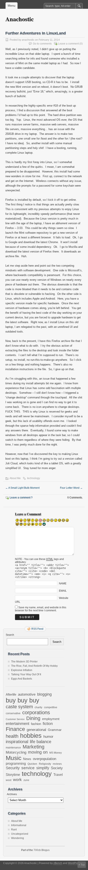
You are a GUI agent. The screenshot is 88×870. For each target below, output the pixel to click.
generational (36, 730)
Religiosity (45, 763)
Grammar (55, 730)
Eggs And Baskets (21, 678)
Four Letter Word (71, 487)
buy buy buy (22, 700)
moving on (38, 752)
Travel (58, 774)
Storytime (13, 774)
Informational (18, 825)
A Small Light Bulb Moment (22, 487)
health (12, 736)
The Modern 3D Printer (24, 661)
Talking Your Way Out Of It (26, 674)
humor (48, 736)
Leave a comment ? (21, 497)
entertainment (17, 723)
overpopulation (44, 759)
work (17, 779)
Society (57, 768)
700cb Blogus (42, 850)
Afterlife (11, 694)
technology (33, 478)
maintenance (13, 747)
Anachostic (19, 19)
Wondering (17, 838)
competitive (50, 707)
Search (10, 634)
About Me (15, 478)
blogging (44, 694)
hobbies (31, 735)
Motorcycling (16, 752)
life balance (40, 741)
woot (8, 780)
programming (16, 763)
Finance (15, 729)
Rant (14, 829)
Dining (33, 718)
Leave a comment (68, 43)
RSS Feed (37, 628)
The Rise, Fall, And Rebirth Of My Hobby (34, 665)
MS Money (55, 752)
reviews (57, 763)
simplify (42, 768)
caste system (19, 706)
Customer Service (15, 719)
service (28, 768)
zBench (57, 863)
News (27, 759)
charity (38, 707)
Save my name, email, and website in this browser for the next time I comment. (40, 609)
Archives (12, 794)
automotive (26, 694)
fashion (36, 724)
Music (13, 758)
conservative (13, 713)
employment (50, 719)
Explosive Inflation (21, 670)
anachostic (28, 39)
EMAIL (63, 590)
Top (83, 864)
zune (26, 780)
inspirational (17, 741)
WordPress (74, 863)
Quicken (32, 763)
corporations (36, 712)
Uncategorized (19, 833)
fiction (48, 724)
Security (13, 768)
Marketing (33, 747)
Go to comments (42, 43)
